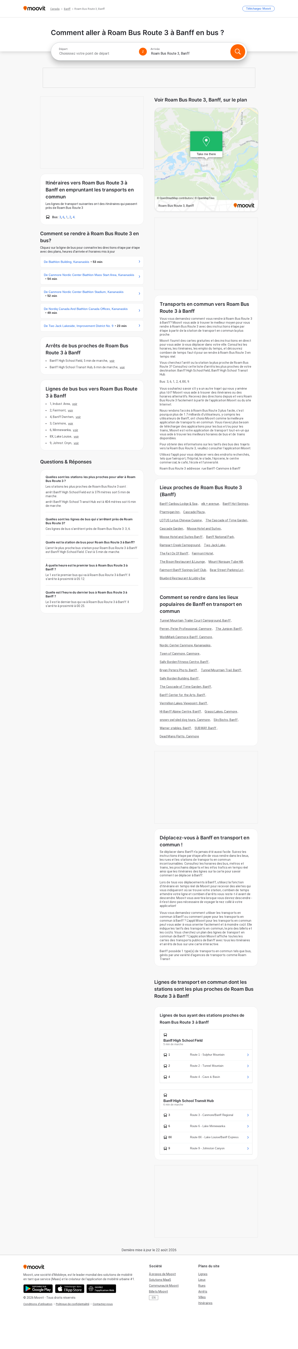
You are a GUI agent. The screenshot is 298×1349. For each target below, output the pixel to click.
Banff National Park (220, 537)
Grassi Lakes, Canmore (221, 711)
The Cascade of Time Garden (226, 520)
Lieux (202, 1279)
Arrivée (155, 49)
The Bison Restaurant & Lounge (182, 561)
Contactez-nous (103, 1304)
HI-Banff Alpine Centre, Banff (180, 711)
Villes (202, 1297)
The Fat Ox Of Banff (174, 553)
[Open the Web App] (101, 1288)
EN (154, 1297)
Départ (63, 49)
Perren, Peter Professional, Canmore (186, 629)
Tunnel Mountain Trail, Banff (221, 670)
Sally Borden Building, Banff (179, 678)
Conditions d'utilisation (37, 1304)
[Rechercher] (237, 51)
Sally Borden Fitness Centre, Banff (184, 662)
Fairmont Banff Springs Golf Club (183, 570)
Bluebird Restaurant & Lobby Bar (183, 578)
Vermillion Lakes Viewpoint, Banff (183, 703)
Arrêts (202, 1291)
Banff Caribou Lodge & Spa (179, 503)
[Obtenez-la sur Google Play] (38, 1288)
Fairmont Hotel (202, 553)
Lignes (202, 1274)
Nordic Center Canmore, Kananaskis (185, 645)
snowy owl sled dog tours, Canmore (185, 720)
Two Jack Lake (214, 545)
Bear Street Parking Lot (226, 570)
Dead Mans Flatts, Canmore (179, 736)
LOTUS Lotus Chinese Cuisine (181, 520)
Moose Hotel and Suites (204, 528)
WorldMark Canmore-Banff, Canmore (186, 637)
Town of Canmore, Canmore (179, 653)
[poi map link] (206, 160)
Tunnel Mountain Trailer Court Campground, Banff (195, 620)
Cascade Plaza (193, 512)
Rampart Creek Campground (180, 545)
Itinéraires (205, 1303)
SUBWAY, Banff (205, 728)
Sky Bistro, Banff (226, 720)
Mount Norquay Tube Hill (226, 561)
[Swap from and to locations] (143, 52)
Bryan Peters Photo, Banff (178, 670)
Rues (202, 1285)
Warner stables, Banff (175, 728)
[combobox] (97, 53)
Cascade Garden (171, 528)
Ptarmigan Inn (170, 512)
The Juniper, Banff (229, 629)
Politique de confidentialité (72, 1304)
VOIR (112, 360)
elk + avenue (210, 503)
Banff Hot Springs (235, 503)
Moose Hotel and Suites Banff (181, 537)
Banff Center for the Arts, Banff (182, 695)
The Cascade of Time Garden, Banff (185, 686)
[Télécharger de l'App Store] (69, 1288)
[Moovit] (34, 8)
